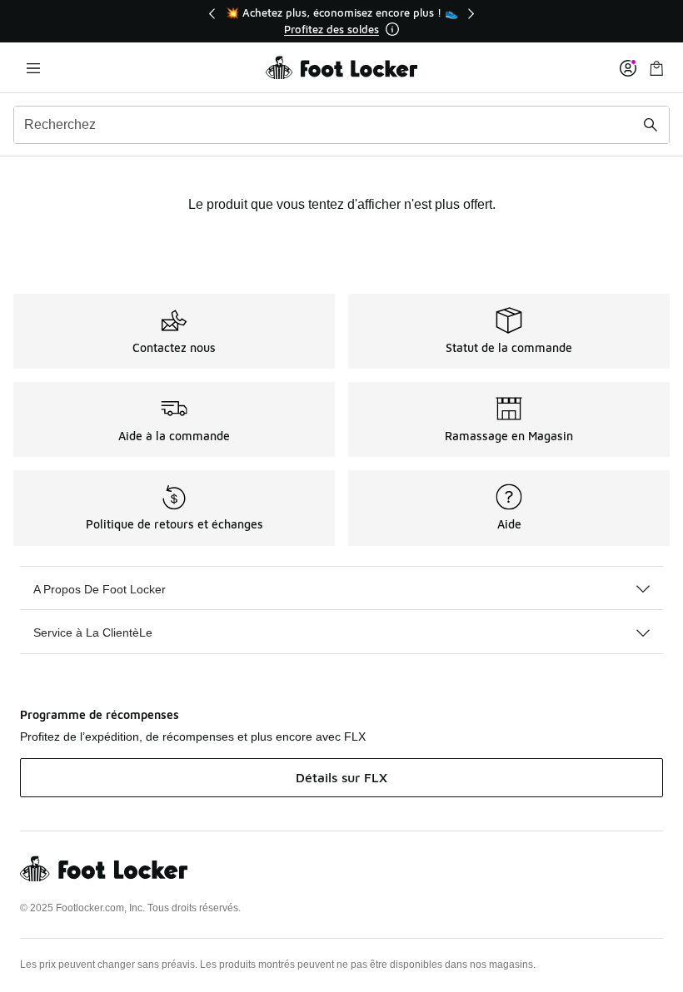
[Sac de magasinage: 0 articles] (656, 68)
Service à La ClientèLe (92, 632)
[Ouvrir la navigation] (33, 68)
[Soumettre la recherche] (650, 125)
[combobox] (341, 125)
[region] (341, 21)
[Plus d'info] (392, 29)
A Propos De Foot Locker (99, 589)
